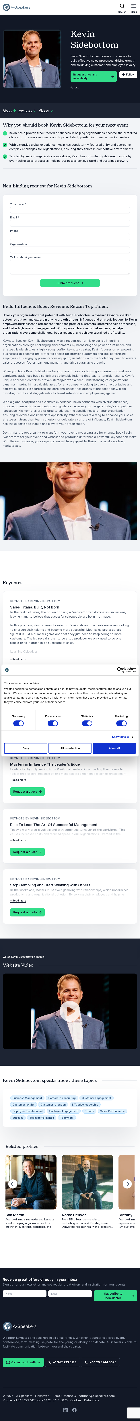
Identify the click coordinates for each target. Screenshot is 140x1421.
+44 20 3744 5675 (102, 1362)
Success (18, 1117)
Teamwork (66, 1117)
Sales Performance (112, 1111)
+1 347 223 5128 (64, 1362)
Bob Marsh (14, 1215)
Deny (25, 748)
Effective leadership (85, 1104)
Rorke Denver (74, 1215)
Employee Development (28, 1111)
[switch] (53, 723)
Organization (18, 244)
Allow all (114, 748)
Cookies (75, 1400)
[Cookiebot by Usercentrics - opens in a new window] (120, 670)
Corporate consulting (62, 1098)
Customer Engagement (96, 1098)
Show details (120, 736)
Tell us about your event (26, 257)
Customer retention (53, 1104)
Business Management (27, 1098)
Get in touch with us (25, 1362)
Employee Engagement (63, 1111)
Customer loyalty (23, 1104)
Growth (89, 1111)
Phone (14, 230)
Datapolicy (91, 1400)
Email (14, 217)
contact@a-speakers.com (97, 1396)
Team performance (42, 1117)
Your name (18, 204)
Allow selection (70, 748)
